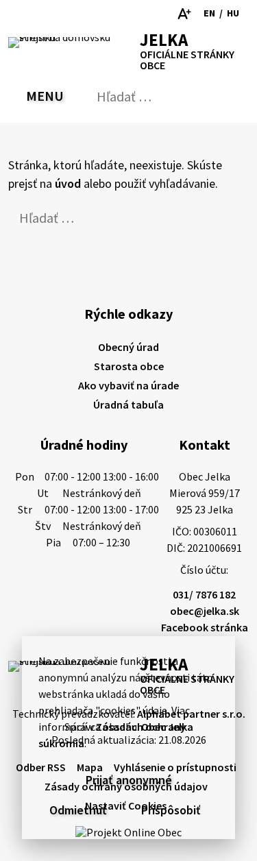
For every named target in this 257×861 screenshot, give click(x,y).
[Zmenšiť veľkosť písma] (164, 14)
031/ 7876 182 (204, 594)
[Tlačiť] (63, 14)
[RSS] (17, 14)
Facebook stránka (204, 627)
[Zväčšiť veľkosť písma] (184, 14)
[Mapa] (40, 14)
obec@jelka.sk (204, 611)
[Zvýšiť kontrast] (144, 14)
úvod (68, 183)
